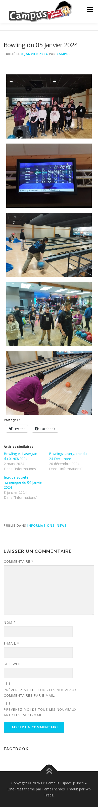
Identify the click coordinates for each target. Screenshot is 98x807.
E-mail (11, 643)
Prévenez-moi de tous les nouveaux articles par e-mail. (40, 712)
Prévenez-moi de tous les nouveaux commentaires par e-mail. (40, 693)
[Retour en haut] (49, 771)
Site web (12, 664)
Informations (41, 525)
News (62, 525)
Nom (10, 622)
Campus (64, 54)
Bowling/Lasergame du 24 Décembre (68, 456)
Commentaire (19, 561)
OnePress (15, 789)
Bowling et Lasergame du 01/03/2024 (22, 456)
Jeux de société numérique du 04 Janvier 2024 (23, 482)
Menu (89, 9)
